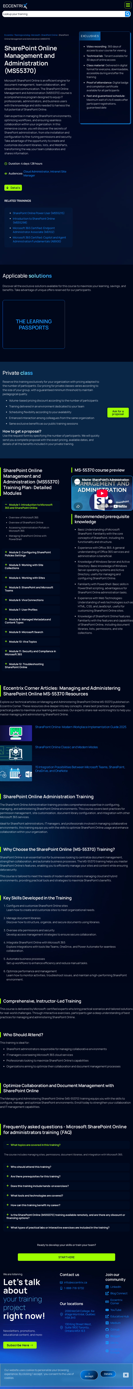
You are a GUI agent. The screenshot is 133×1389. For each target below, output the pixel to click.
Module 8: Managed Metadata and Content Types (28, 621)
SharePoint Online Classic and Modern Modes (66, 747)
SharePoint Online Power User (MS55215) (39, 213)
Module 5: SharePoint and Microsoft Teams (29, 589)
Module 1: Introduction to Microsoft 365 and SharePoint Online (29, 506)
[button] (118, 412)
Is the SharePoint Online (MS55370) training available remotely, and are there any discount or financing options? (65, 1216)
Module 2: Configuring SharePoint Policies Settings (28, 553)
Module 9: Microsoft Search (26, 632)
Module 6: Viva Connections (26, 600)
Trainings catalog (22, 35)
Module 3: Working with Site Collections (24, 566)
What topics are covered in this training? (35, 1145)
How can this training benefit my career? (35, 1205)
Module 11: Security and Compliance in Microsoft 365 (30, 652)
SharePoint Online (49, 35)
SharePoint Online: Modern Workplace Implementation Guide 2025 (80, 727)
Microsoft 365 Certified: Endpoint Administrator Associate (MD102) (34, 230)
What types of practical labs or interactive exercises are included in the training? (60, 1227)
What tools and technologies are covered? (37, 1195)
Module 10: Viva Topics (23, 641)
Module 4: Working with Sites (27, 578)
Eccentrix (8, 35)
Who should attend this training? (31, 1167)
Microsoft (35, 35)
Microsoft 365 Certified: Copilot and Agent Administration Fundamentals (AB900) (39, 239)
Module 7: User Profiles (23, 609)
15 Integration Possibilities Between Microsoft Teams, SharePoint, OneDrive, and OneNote (80, 769)
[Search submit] (128, 14)
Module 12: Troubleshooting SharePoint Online (24, 665)
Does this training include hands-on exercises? (40, 1186)
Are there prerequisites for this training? (35, 1176)
